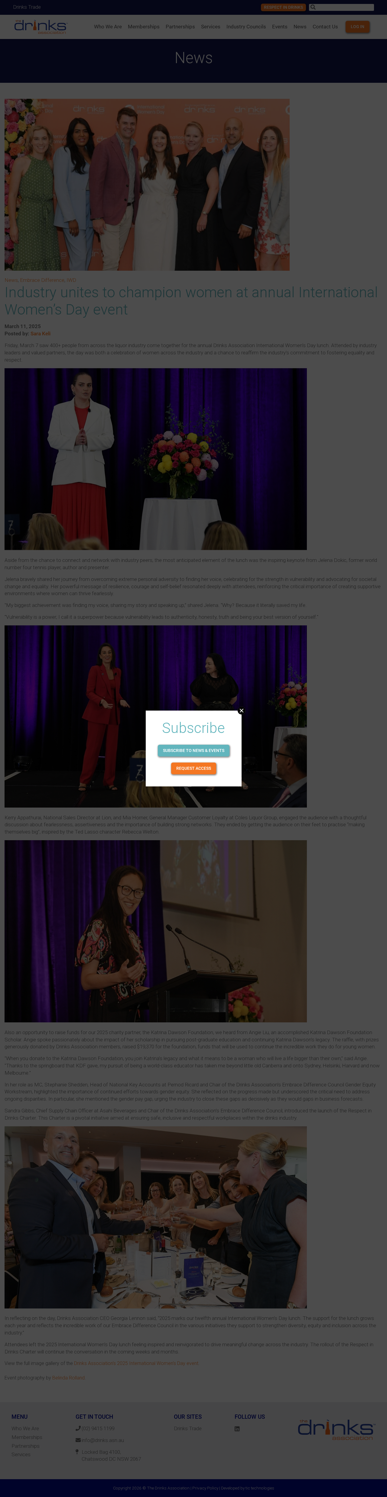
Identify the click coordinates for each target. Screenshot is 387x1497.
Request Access (193, 768)
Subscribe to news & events (193, 750)
